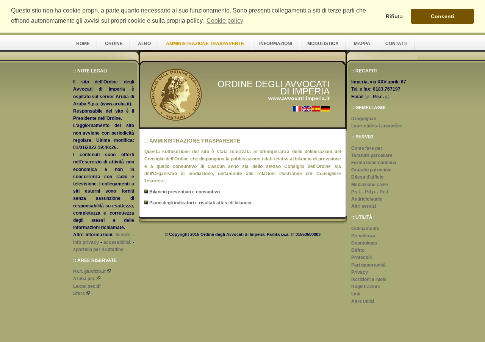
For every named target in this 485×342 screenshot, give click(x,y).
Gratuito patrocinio (371, 170)
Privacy (359, 272)
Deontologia (364, 243)
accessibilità (117, 242)
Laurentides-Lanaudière (377, 126)
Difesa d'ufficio (367, 177)
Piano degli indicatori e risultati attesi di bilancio (200, 203)
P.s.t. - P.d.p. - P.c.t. (370, 192)
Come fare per (366, 148)
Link (355, 294)
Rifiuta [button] (394, 16)
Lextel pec (84, 286)
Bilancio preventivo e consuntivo (184, 192)
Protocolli (361, 257)
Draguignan (363, 118)
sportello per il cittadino (98, 249)
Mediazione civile (369, 184)
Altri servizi (363, 206)
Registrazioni (365, 286)
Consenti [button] (442, 16)
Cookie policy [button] (225, 20)
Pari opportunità (368, 265)
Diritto (358, 250)
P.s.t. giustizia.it (89, 271)
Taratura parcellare (372, 155)
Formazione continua (373, 162)
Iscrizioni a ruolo (368, 279)
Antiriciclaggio (366, 199)
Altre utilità (363, 301)
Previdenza (363, 235)
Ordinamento (365, 228)
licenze (123, 234)
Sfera (79, 293)
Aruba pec (84, 278)
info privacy (86, 242)
